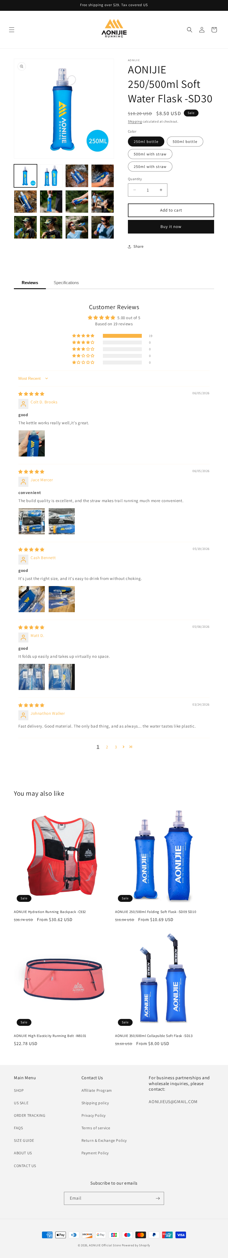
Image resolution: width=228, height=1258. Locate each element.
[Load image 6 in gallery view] (51, 201)
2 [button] (107, 747)
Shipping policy (95, 1102)
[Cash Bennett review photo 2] (61, 599)
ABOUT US (23, 1152)
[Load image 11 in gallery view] (76, 227)
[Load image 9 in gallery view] (25, 227)
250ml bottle (146, 141)
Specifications (66, 282)
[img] (31, 393)
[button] (12, 30)
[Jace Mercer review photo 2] (61, 521)
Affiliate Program (96, 1090)
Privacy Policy (93, 1115)
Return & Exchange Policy (104, 1140)
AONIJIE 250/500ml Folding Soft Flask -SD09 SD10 (155, 912)
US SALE (21, 1102)
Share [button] (138, 246)
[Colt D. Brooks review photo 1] (31, 443)
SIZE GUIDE (24, 1140)
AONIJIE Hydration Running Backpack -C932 (50, 912)
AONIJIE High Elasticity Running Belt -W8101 (50, 1036)
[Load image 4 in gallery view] (102, 175)
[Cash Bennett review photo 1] (31, 599)
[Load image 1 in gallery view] (25, 175)
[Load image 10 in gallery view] (51, 227)
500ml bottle (185, 141)
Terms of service (95, 1127)
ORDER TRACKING (29, 1115)
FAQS (18, 1127)
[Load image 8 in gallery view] (102, 201)
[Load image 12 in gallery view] (102, 227)
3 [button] (116, 747)
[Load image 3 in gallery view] (76, 175)
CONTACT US (25, 1165)
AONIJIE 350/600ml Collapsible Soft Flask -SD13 (154, 1036)
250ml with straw (150, 166)
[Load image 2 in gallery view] (51, 175)
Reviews (30, 282)
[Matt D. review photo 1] (31, 677)
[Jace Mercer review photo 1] (31, 521)
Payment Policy (95, 1152)
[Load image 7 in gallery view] (76, 201)
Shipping (135, 121)
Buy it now (171, 226)
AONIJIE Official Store (105, 1245)
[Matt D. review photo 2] (61, 677)
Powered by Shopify (136, 1245)
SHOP (19, 1090)
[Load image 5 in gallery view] (25, 201)
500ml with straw (150, 154)
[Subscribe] (158, 1198)
